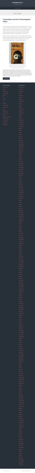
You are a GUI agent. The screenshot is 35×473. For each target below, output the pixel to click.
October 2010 (21, 241)
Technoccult (17, 2)
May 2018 (20, 97)
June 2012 (20, 202)
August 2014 (21, 151)
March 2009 (20, 278)
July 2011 (20, 223)
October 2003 (21, 404)
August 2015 (21, 128)
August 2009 (21, 268)
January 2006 (21, 352)
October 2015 (21, 124)
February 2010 (21, 256)
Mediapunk (4, 103)
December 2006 (21, 330)
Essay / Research (5, 93)
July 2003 (20, 410)
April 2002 (20, 435)
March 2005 (20, 371)
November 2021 (21, 87)
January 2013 (21, 188)
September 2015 (21, 126)
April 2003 (20, 416)
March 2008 (20, 301)
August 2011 (21, 221)
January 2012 (21, 212)
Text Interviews (5, 120)
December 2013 (21, 167)
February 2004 (21, 396)
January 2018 (21, 99)
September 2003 (21, 406)
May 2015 (20, 134)
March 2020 (20, 89)
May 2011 (20, 227)
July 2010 (20, 247)
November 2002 (21, 422)
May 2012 (20, 204)
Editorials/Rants (5, 91)
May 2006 (20, 344)
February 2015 (21, 140)
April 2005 (20, 369)
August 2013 (21, 175)
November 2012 (21, 192)
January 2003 (21, 418)
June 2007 (20, 319)
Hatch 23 (4, 95)
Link (3, 101)
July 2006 (20, 340)
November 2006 (21, 332)
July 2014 (20, 153)
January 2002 (21, 441)
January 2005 (21, 375)
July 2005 (20, 363)
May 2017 (20, 105)
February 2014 (21, 163)
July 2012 (20, 200)
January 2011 (21, 235)
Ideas (3, 97)
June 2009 (20, 272)
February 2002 (21, 439)
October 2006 (21, 334)
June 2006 (20, 342)
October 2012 (21, 194)
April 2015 (20, 136)
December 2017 (21, 101)
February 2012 (21, 210)
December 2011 (21, 214)
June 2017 (20, 103)
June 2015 (20, 132)
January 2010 (21, 258)
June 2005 (20, 365)
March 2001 (20, 457)
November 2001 (21, 443)
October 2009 (21, 264)
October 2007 (21, 311)
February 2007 (21, 326)
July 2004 (20, 387)
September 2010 (21, 243)
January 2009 (21, 282)
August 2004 (21, 385)
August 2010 (21, 245)
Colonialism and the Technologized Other (16, 20)
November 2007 (21, 309)
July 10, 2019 (5, 23)
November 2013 (21, 169)
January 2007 (21, 328)
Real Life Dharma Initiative (7, 116)
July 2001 (20, 451)
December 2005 (21, 354)
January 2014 (21, 165)
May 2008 (20, 297)
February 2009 (21, 280)
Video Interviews (5, 124)
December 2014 (21, 144)
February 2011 (21, 233)
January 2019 (21, 95)
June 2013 (20, 179)
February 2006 (21, 350)
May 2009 (20, 274)
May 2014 (20, 157)
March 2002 (20, 437)
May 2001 (20, 453)
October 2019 (21, 91)
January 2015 (21, 142)
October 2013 (21, 171)
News (4, 109)
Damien (9, 23)
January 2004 (21, 398)
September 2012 (21, 196)
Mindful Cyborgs (5, 105)
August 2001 (21, 449)
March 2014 (20, 161)
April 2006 (20, 346)
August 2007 (21, 315)
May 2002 (20, 433)
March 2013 (20, 184)
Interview (4, 99)
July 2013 (20, 177)
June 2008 (20, 295)
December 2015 (21, 120)
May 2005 (20, 367)
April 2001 (20, 455)
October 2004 (21, 381)
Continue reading (6, 78)
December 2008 (21, 284)
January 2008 (21, 305)
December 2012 (21, 190)
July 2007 (20, 317)
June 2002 (20, 431)
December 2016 (21, 109)
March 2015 (20, 138)
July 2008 (20, 293)
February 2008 (21, 303)
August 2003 (21, 408)
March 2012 (20, 208)
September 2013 (21, 173)
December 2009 (21, 260)
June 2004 (20, 389)
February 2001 (21, 459)
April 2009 (20, 276)
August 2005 (21, 361)
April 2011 (20, 229)
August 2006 (21, 338)
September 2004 (21, 383)
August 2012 (21, 198)
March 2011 (20, 231)
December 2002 (21, 420)
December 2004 (21, 377)
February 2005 (21, 373)
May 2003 (20, 414)
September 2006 (21, 336)
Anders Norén (27, 470)
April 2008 (20, 299)
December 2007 (21, 307)
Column (4, 89)
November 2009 (21, 262)
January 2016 (21, 118)
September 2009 (21, 266)
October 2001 (21, 445)
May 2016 (20, 116)
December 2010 (21, 237)
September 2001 (21, 447)
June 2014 (20, 155)
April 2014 (20, 159)
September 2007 (21, 313)
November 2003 (21, 402)
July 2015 (20, 130)
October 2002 (21, 424)
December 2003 (21, 400)
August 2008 (21, 291)
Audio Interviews (5, 87)
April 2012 (20, 206)
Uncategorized (5, 122)
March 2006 (20, 348)
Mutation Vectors (5, 107)
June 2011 (20, 225)
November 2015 (21, 122)
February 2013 (21, 186)
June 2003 (20, 412)
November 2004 (21, 379)
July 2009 (20, 270)
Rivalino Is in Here (5, 118)
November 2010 (21, 239)
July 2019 (20, 93)
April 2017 (20, 107)
